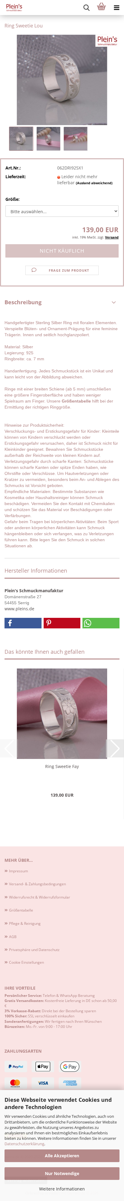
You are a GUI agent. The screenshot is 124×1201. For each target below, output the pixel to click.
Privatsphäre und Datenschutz (34, 949)
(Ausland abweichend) (94, 183)
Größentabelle (21, 910)
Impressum (18, 871)
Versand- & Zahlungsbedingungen (37, 884)
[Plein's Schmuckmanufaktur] (12, 7)
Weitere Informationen (62, 1189)
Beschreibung (23, 302)
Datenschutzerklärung (24, 1143)
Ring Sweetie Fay (62, 766)
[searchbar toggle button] (86, 7)
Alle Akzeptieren (62, 1155)
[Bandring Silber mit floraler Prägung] (62, 79)
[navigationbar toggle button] (116, 7)
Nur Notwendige (62, 1173)
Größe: (12, 199)
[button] (23, 623)
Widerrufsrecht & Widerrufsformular (39, 897)
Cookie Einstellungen (26, 962)
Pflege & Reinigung (25, 923)
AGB (13, 936)
